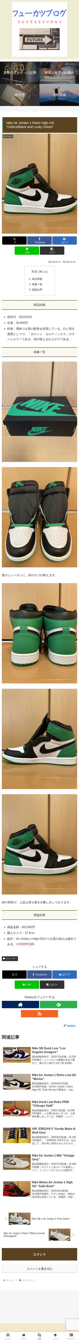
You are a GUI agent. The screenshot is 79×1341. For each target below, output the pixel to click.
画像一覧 (37, 284)
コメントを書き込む (39, 1268)
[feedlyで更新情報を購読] (58, 1004)
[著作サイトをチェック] (20, 1004)
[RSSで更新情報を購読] (39, 1013)
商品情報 (37, 278)
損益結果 (37, 289)
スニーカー (11, 958)
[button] (52, 250)
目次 (34, 271)
